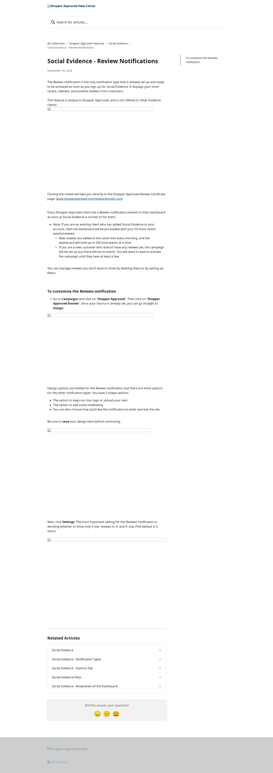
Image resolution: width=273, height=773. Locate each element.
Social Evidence (118, 43)
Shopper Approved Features (86, 43)
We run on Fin (59, 762)
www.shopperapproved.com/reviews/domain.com (89, 199)
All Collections (56, 43)
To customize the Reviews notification (202, 60)
